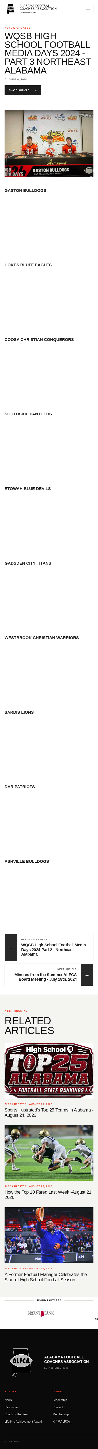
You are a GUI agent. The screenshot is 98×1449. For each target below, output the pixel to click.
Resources (12, 1407)
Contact (58, 1407)
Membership (61, 1414)
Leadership (60, 1400)
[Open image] (49, 143)
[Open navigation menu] (88, 9)
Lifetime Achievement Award (23, 1421)
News (8, 1400)
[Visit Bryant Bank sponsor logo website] (29, 1313)
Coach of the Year (16, 1414)
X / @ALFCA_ (62, 1421)
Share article (23, 90)
